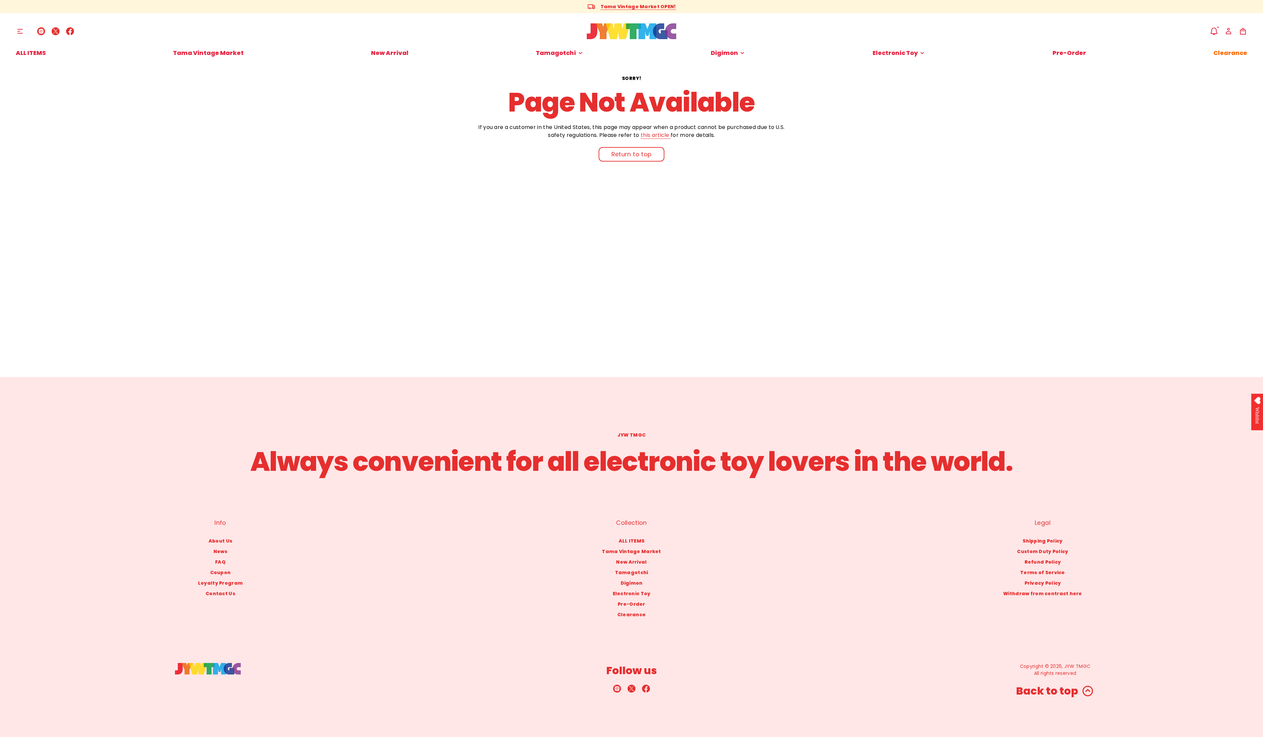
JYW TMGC (1077, 666)
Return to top (631, 154)
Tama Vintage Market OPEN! (638, 6)
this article (656, 135)
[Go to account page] (1228, 31)
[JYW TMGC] (631, 31)
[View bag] (1243, 31)
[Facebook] (70, 31)
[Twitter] (55, 31)
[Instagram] (41, 31)
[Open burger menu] (20, 31)
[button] (1214, 31)
